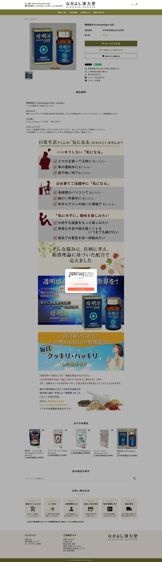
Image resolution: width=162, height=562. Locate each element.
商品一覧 (61, 12)
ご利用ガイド (85, 12)
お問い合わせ (98, 12)
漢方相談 (73, 12)
